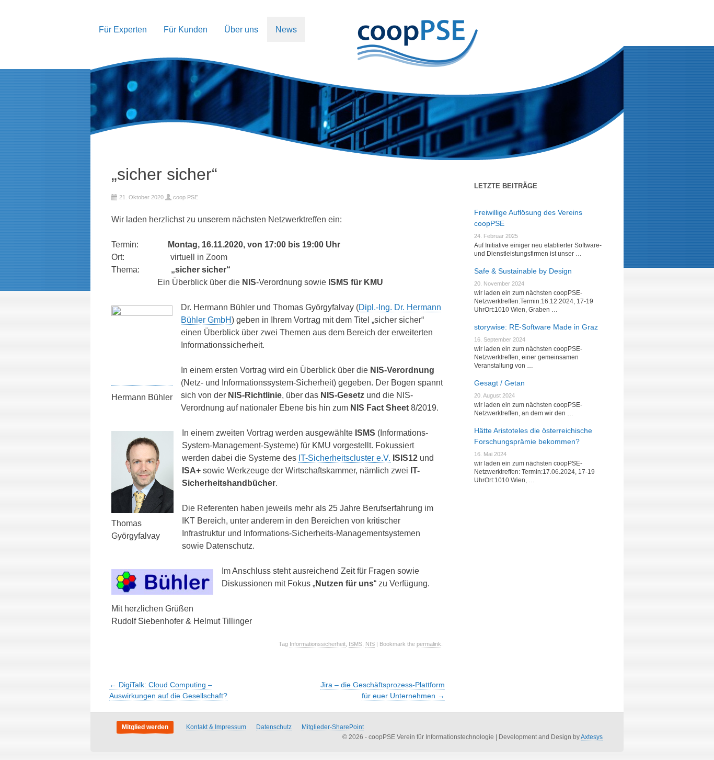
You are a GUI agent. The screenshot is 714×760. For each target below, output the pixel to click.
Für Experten (123, 29)
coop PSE (185, 197)
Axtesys (592, 737)
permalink (429, 644)
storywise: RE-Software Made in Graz (536, 327)
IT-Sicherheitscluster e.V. (344, 457)
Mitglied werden (145, 727)
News (286, 29)
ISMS (355, 644)
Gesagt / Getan (499, 383)
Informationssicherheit (318, 644)
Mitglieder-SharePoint (333, 727)
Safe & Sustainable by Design (523, 271)
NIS (370, 644)
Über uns (241, 29)
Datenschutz (274, 727)
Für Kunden (186, 29)
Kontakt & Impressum (216, 727)
